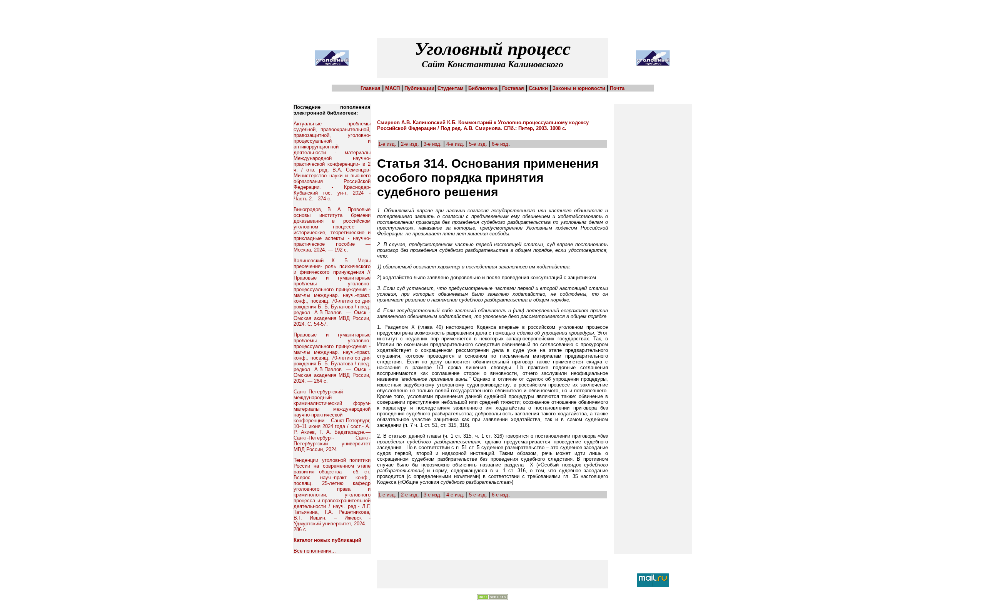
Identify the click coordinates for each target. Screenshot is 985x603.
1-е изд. (387, 144)
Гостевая (513, 88)
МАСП (392, 88)
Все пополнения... (315, 551)
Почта (617, 88)
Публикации (419, 88)
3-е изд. (433, 144)
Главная (371, 88)
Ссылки (538, 88)
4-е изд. (455, 144)
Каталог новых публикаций (327, 540)
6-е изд (499, 144)
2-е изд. (410, 144)
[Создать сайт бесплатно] (492, 598)
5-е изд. (479, 144)
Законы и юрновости (579, 88)
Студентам (450, 88)
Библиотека (483, 88)
